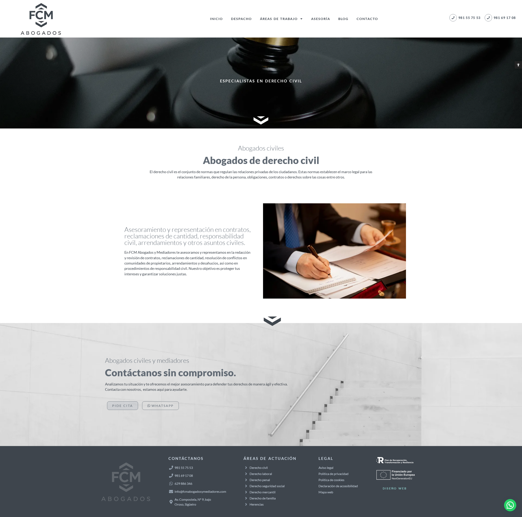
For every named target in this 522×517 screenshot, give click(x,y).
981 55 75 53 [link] (469, 18)
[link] (518, 65)
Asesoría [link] (320, 19)
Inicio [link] (216, 19)
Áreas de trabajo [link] (279, 19)
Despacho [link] (241, 19)
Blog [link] (343, 19)
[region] (53, 485)
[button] (510, 505)
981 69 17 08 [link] (505, 18)
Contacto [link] (367, 19)
